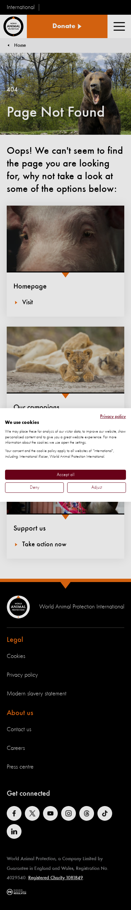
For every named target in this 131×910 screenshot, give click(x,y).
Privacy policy (113, 416)
